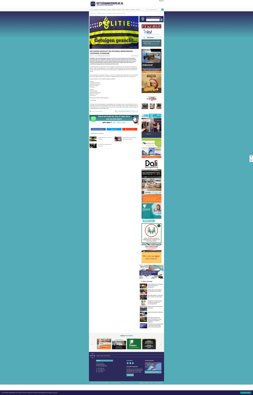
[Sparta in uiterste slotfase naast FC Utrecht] (143, 136)
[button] (90, 173)
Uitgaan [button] (127, 9)
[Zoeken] (162, 10)
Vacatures (133, 9)
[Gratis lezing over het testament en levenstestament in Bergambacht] (143, 114)
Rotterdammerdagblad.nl (110, 3)
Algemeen (97, 9)
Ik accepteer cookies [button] (245, 392)
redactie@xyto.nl (101, 198)
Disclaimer (152, 211)
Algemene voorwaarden (144, 211)
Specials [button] (119, 9)
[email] (251, 160)
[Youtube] (130, 191)
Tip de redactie (131, 129)
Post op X (114, 129)
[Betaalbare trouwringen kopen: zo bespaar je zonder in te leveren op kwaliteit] (143, 131)
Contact (137, 9)
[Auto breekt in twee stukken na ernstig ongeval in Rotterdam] (143, 120)
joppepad (100, 111)
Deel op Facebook (99, 129)
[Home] (90, 9)
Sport (123, 9)
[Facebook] (127, 191)
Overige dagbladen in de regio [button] (152, 200)
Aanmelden (130, 203)
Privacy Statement (158, 211)
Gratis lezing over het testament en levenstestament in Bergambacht (155, 114)
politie (92, 111)
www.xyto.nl (100, 200)
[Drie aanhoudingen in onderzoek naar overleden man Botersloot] (143, 125)
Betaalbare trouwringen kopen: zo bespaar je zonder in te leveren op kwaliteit (155, 131)
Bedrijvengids (103, 9)
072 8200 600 (101, 196)
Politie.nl (136, 55)
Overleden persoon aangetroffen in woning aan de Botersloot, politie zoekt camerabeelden (155, 154)
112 (92, 9)
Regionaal (114, 9)
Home (92, 13)
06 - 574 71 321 (119, 123)
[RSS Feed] (133, 191)
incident (96, 111)
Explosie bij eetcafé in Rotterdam (155, 140)
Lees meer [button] (54, 392)
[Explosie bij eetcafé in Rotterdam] (143, 142)
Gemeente (109, 9)
